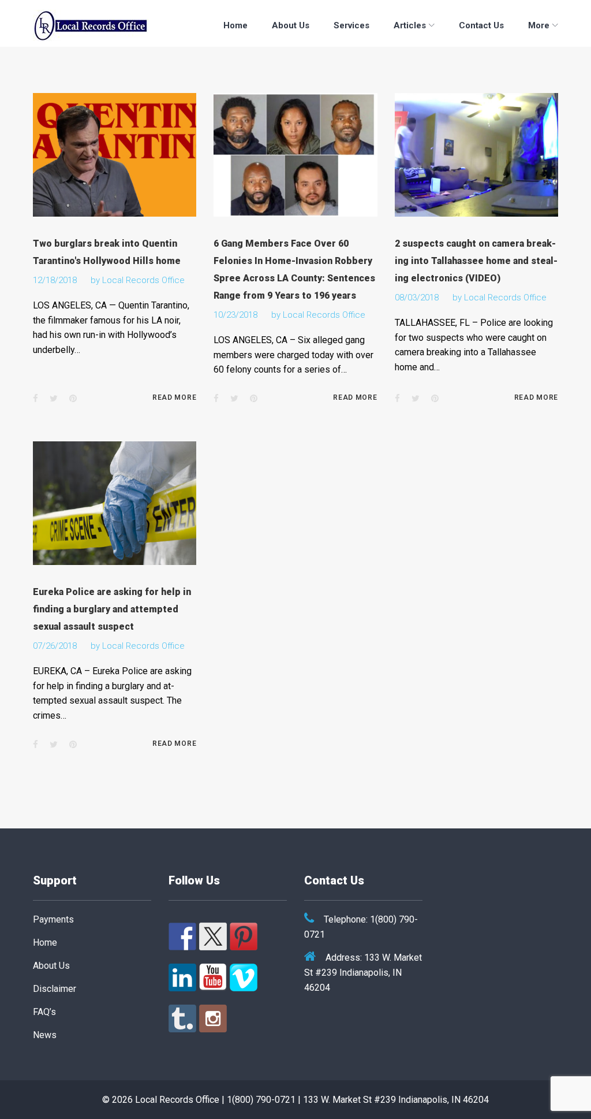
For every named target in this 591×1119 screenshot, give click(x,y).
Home (235, 25)
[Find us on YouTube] (213, 977)
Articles (410, 25)
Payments (53, 919)
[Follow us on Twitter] (213, 936)
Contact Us (481, 25)
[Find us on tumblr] (182, 1018)
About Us (290, 25)
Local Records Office (143, 280)
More (538, 25)
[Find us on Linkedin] (182, 977)
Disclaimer (54, 988)
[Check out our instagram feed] (213, 1018)
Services (351, 25)
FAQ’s (44, 1011)
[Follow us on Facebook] (182, 936)
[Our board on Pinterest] (243, 936)
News (45, 1034)
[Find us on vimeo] (243, 977)
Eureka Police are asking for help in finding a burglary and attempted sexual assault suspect (112, 609)
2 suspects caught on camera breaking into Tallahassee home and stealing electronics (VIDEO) (476, 261)
